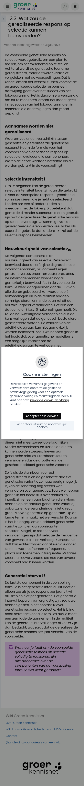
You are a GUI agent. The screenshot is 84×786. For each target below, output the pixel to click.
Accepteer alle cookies (42, 416)
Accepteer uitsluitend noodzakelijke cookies (42, 426)
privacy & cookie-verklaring (49, 400)
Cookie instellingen (42, 375)
